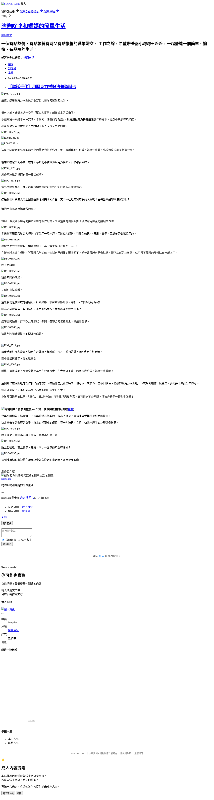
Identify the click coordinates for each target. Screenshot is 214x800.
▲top (4, 517)
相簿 (10, 64)
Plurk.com (31, 720)
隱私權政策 (125, 753)
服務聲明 (138, 753)
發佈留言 (7, 544)
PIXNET (82, 753)
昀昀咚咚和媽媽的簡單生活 (33, 26)
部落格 (12, 68)
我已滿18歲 (8, 793)
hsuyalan (6, 478)
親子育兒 (27, 507)
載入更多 (7, 523)
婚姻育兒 (28, 57)
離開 (19, 793)
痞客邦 (24, 497)
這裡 (70, 409)
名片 (10, 72)
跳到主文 (6, 35)
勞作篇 (26, 511)
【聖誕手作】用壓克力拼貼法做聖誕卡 (42, 86)
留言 (31, 497)
